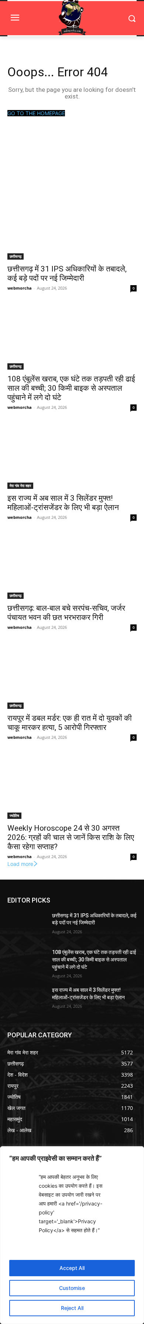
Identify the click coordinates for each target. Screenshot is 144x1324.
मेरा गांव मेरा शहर (20, 485)
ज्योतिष (14, 815)
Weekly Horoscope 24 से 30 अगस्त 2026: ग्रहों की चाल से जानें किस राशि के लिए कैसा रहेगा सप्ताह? (70, 837)
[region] (72, 1235)
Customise (72, 1288)
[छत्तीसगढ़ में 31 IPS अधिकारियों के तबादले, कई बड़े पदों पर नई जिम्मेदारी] (72, 227)
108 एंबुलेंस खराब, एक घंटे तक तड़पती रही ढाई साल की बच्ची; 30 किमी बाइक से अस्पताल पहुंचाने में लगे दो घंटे (71, 388)
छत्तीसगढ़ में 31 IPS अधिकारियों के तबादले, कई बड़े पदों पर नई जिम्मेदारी (67, 273)
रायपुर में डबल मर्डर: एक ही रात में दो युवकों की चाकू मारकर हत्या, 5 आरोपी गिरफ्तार (69, 723)
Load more (20, 864)
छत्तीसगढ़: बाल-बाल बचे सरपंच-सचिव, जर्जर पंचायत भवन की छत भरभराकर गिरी (66, 613)
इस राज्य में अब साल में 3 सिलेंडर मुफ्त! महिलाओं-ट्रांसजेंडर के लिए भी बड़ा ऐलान (63, 503)
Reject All (72, 1308)
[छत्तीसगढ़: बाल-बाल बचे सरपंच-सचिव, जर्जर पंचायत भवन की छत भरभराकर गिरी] (72, 566)
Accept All (72, 1268)
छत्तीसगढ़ (15, 256)
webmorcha (19, 288)
